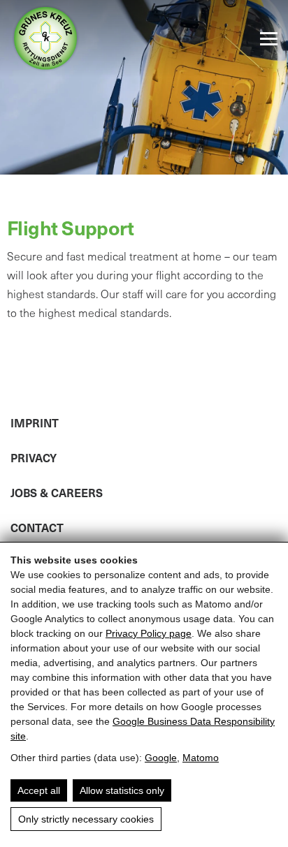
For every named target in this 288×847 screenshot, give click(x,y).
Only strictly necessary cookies (86, 819)
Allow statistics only (122, 790)
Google (161, 757)
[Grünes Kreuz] (45, 38)
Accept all (38, 790)
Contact (37, 527)
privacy (33, 457)
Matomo (200, 757)
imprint (34, 422)
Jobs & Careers (56, 492)
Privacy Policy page (149, 633)
